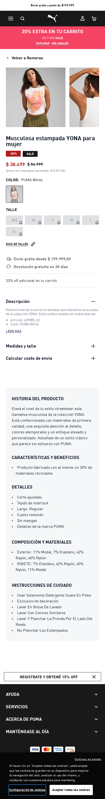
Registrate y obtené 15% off (49, 676)
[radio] (14, 194)
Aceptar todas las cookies (71, 790)
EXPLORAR (43, 43)
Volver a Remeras (27, 57)
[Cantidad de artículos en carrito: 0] (94, 18)
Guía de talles (17, 244)
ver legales (60, 43)
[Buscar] (22, 18)
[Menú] (11, 18)
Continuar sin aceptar (88, 759)
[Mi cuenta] (82, 18)
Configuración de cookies (27, 790)
